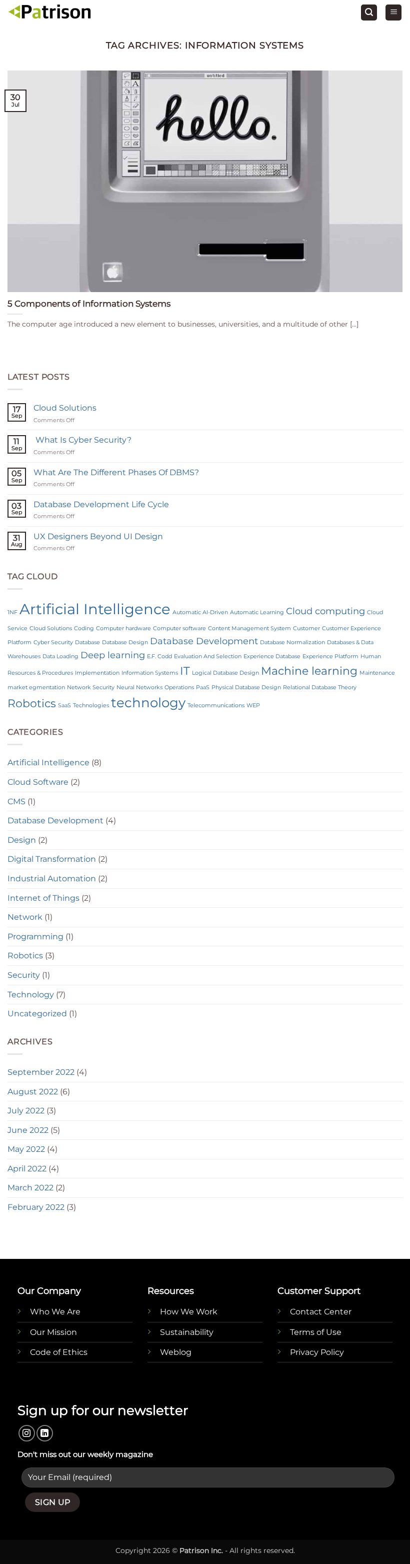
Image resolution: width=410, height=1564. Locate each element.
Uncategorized (37, 1013)
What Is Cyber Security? (83, 440)
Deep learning (112, 655)
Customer (306, 628)
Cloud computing (325, 611)
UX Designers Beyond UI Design (98, 536)
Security (24, 975)
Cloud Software (38, 782)
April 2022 (27, 1168)
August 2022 (33, 1091)
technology (148, 703)
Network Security (90, 687)
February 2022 (36, 1207)
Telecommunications (216, 705)
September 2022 (41, 1072)
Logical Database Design (225, 673)
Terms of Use (316, 1332)
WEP (253, 705)
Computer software (179, 628)
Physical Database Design (246, 687)
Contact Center (321, 1311)
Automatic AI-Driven (200, 612)
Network (25, 917)
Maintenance (377, 673)
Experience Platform (330, 656)
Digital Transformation (52, 859)
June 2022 (28, 1130)
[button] (369, 13)
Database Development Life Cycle (101, 504)
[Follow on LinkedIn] (44, 1433)
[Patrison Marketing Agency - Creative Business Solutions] (50, 12)
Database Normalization (292, 642)
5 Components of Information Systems (89, 304)
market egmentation (36, 687)
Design (22, 840)
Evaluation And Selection (208, 656)
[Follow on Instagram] (26, 1433)
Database (87, 642)
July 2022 (26, 1110)
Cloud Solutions (65, 408)
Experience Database (272, 656)
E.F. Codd (159, 656)
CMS (17, 801)
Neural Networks (139, 687)
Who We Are (55, 1311)
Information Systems (150, 673)
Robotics (32, 703)
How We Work (189, 1311)
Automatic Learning (257, 612)
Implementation (97, 673)
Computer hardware (123, 628)
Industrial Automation (52, 878)
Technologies (91, 705)
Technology (31, 994)
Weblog (176, 1352)
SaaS (64, 705)
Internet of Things (44, 898)
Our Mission (53, 1332)
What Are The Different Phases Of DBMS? (116, 472)
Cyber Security (53, 642)
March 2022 (31, 1187)
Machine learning (309, 671)
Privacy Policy (317, 1352)
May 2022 (26, 1149)
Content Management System (249, 628)
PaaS (203, 687)
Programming (36, 936)
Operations (179, 687)
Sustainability (187, 1332)
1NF (13, 612)
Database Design (125, 642)
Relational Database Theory (319, 687)
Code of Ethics (59, 1352)
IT (185, 671)
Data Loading (60, 656)
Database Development (204, 641)
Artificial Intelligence (95, 609)
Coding (84, 628)
